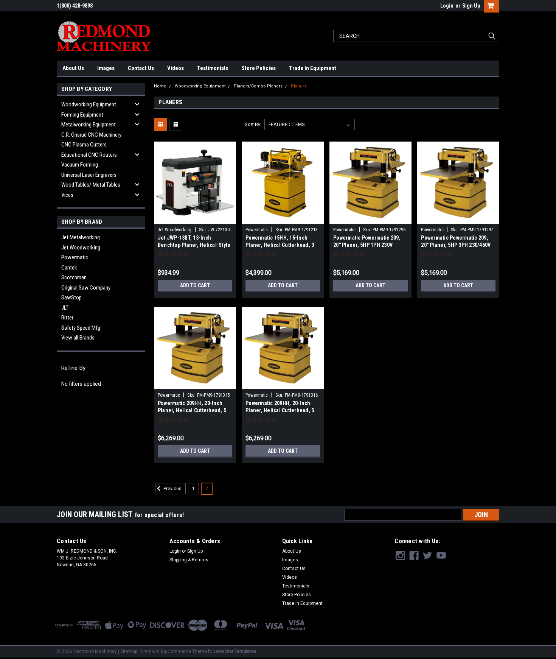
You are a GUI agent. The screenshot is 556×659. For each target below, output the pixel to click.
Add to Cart (195, 285)
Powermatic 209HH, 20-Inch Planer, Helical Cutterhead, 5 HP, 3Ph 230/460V (279, 410)
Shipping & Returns (188, 559)
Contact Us (141, 68)
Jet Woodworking (80, 247)
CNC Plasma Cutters (84, 144)
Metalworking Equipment (88, 124)
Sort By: (253, 124)
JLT (64, 307)
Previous (172, 488)
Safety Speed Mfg (80, 327)
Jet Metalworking (80, 237)
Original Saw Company (85, 287)
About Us (73, 68)
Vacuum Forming (79, 164)
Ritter (67, 317)
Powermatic (74, 257)
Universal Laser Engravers (88, 174)
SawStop (71, 297)
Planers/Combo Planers (258, 86)
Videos (175, 68)
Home (160, 86)
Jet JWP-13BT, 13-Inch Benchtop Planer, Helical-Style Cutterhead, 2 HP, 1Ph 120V (194, 245)
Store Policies (258, 68)
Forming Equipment (82, 114)
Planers (298, 86)
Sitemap (128, 651)
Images (106, 68)
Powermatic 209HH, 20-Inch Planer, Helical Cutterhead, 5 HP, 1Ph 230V (192, 410)
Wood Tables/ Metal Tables (90, 184)
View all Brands (78, 337)
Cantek (69, 267)
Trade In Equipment (312, 68)
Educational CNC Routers (89, 154)
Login (446, 6)
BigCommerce (176, 651)
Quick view (194, 218)
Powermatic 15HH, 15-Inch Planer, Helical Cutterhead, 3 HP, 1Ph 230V (279, 245)
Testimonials (212, 68)
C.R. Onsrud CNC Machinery (91, 134)
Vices (67, 195)
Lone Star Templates (235, 651)
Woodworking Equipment (88, 104)
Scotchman (74, 277)
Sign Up (471, 6)
